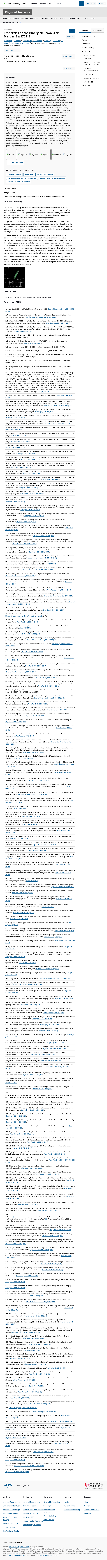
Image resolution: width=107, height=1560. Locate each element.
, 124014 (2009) (15, 1116)
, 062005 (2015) (33, 1338)
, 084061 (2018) (15, 1438)
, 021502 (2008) (27, 1204)
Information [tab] (97, 30)
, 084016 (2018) (32, 652)
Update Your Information (33, 1509)
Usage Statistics (49, 1516)
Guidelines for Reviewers (33, 1521)
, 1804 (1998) (31, 1350)
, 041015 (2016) (51, 1061)
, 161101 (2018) (59, 590)
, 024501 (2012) (28, 634)
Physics (66, 1502)
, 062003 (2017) (46, 678)
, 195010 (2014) (33, 794)
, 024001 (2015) (41, 317)
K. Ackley (47, 41)
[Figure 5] (56, 154)
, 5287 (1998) (19, 839)
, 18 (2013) (44, 412)
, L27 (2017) (25, 453)
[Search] (81, 3)
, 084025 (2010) (49, 698)
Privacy (86, 1502)
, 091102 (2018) (41, 1250)
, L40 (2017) (42, 1089)
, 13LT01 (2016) (54, 979)
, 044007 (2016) (32, 824)
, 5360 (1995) (58, 1160)
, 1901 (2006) (27, 963)
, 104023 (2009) (33, 752)
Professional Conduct (11, 1531)
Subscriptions (48, 1506)
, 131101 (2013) (30, 1392)
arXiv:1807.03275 (50, 564)
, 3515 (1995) (57, 710)
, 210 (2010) (19, 1398)
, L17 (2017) (21, 468)
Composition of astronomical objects (52, 178)
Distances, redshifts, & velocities (19, 182)
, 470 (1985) (57, 1368)
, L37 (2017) (34, 516)
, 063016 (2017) (19, 1358)
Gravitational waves (14, 174)
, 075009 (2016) (20, 576)
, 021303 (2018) (17, 1472)
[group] (39, 158)
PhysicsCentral (69, 1506)
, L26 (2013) (15, 1282)
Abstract (85, 40)
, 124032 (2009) (48, 1210)
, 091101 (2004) (62, 887)
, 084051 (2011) (38, 780)
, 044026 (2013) (33, 1296)
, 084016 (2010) (22, 893)
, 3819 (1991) (37, 704)
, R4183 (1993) (22, 1148)
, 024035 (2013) (32, 1075)
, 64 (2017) (31, 459)
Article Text (86, 51)
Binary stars (29, 174)
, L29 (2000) (27, 1276)
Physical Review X (17, 12)
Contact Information (91, 1509)
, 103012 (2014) (60, 1230)
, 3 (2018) (38, 1332)
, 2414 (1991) (35, 1364)
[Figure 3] (34, 154)
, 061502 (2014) (23, 913)
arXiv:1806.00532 (25, 628)
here (16, 1553)
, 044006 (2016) (32, 816)
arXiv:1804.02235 (20, 808)
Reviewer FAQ (28, 1517)
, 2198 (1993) (26, 522)
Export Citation (68, 56)
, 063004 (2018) (51, 1264)
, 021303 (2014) (61, 1422)
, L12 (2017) (47, 392)
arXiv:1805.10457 (32, 881)
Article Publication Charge (10, 1518)
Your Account (48, 1520)
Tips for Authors (9, 1527)
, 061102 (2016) (54, 1049)
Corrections (86, 44)
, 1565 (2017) (13, 430)
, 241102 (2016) (43, 1055)
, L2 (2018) (55, 1043)
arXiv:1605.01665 (11, 1083)
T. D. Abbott (27, 41)
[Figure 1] (11, 154)
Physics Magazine (45, 4)
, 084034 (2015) (27, 622)
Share (69, 37)
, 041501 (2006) (15, 1122)
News (18, 1486)
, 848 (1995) (53, 937)
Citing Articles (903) (88, 36)
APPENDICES (88, 82)
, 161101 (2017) (58, 323)
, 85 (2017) (53, 1013)
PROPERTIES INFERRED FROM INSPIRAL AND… (92, 64)
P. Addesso (15, 43)
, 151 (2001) (24, 1380)
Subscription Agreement (49, 1555)
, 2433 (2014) (40, 1302)
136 (46, 1219)
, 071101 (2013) (25, 544)
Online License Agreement (49, 1510)
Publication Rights (10, 1513)
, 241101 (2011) (22, 1134)
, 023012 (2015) (38, 552)
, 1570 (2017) (31, 474)
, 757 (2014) (58, 424)
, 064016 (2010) (37, 1142)
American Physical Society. (19, 1547)
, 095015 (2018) (20, 672)
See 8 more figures (16, 163)
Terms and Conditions (15, 1555)
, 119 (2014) (15, 1460)
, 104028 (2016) (52, 1236)
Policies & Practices (10, 1523)
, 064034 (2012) (48, 686)
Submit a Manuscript (11, 1509)
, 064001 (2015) (39, 1374)
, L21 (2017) (30, 510)
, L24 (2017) (28, 488)
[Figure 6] (68, 154)
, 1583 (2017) (19, 436)
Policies (87, 1506)
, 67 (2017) (21, 442)
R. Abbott (17, 41)
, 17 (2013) (34, 1386)
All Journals (33, 4)
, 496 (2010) (42, 1019)
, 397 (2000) (15, 1288)
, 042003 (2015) (53, 610)
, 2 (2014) (23, 736)
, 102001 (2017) (35, 666)
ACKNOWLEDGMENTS (91, 78)
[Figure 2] (23, 154)
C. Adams (56, 41)
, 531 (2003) (47, 969)
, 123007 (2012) (43, 536)
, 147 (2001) (35, 716)
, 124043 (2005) (22, 758)
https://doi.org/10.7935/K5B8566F (44, 1412)
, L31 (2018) (49, 1025)
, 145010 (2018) (41, 558)
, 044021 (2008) (31, 1168)
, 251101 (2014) (47, 1174)
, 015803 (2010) (40, 1404)
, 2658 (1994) (64, 931)
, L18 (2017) (15, 502)
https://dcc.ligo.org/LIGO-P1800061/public (23, 1408)
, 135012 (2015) (38, 570)
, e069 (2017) (33, 494)
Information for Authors (12, 1506)
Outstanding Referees (32, 1525)
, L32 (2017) (52, 480)
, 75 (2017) (16, 447)
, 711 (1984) (32, 1110)
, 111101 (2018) (39, 1344)
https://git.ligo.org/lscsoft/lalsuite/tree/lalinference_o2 (23, 616)
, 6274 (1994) (64, 999)
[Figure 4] (45, 154)
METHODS (87, 59)
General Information (11, 1502)
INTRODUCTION (89, 55)
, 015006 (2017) (27, 985)
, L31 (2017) (15, 957)
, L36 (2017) (48, 1031)
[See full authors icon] (12, 50)
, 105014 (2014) (42, 640)
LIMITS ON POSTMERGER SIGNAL (91, 69)
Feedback (87, 1513)
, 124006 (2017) (15, 1244)
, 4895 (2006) (57, 596)
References (86, 86)
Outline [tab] (85, 30)
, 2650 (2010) (58, 406)
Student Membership (72, 1509)
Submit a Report (29, 1506)
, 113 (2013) (15, 418)
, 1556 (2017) (32, 343)
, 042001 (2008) (43, 1452)
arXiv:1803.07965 (48, 907)
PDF (72, 31)
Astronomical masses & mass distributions (22, 178)
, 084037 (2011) (54, 1154)
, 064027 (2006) (52, 1270)
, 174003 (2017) (29, 1466)
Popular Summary (88, 47)
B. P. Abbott (8, 41)
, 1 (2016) (22, 1332)
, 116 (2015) (31, 1005)
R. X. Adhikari (25, 43)
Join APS (26, 1486)
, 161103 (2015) (44, 845)
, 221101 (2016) (36, 1316)
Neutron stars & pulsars (45, 174)
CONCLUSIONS (89, 74)
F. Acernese (37, 41)
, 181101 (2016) (41, 851)
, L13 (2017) (22, 331)
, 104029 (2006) (15, 722)
